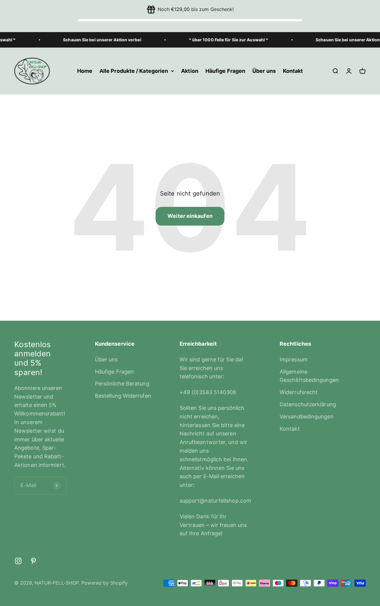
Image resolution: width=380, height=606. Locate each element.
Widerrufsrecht (299, 392)
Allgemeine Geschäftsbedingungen (309, 376)
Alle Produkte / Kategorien (133, 70)
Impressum (294, 359)
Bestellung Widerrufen (123, 396)
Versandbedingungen (307, 416)
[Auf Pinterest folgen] (33, 561)
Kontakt (293, 70)
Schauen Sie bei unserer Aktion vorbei (95, 39)
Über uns (264, 70)
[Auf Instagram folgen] (18, 561)
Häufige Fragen (225, 70)
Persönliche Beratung (122, 383)
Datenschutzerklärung (308, 404)
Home (84, 70)
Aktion (189, 70)
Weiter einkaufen (189, 216)
